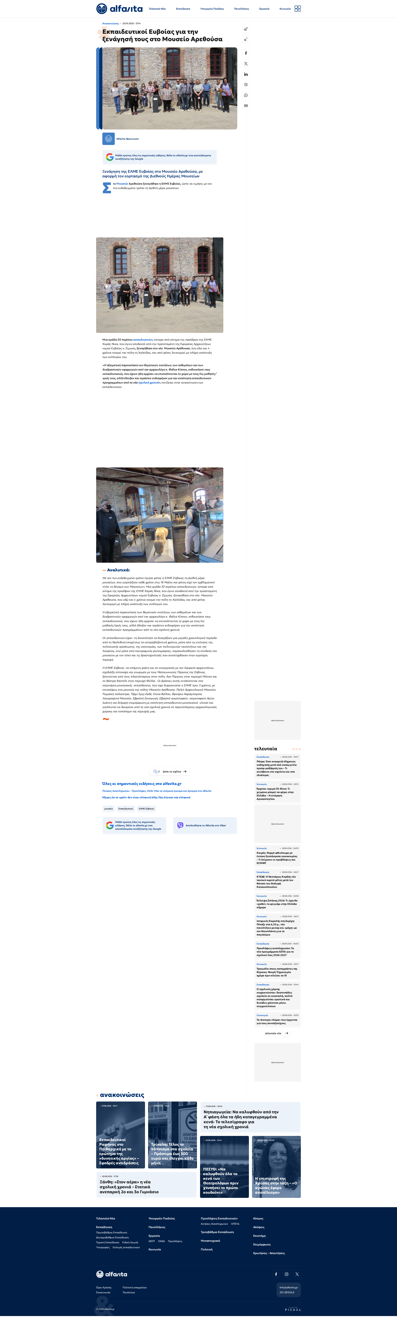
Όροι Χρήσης (104, 1287)
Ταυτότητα (129, 1292)
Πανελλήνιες (241, 8)
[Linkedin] (246, 74)
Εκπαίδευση (183, 8)
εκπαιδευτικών (143, 339)
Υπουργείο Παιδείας (212, 8)
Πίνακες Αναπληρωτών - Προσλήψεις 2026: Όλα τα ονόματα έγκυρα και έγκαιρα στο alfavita (156, 790)
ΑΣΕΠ (152, 1241)
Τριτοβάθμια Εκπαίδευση (217, 1232)
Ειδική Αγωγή (130, 1242)
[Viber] (246, 84)
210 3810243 (287, 1292)
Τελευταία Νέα (157, 8)
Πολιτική (206, 1249)
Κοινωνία (285, 8)
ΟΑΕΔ (161, 1241)
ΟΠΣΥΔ (235, 1223)
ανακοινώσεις (122, 1095)
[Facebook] (246, 53)
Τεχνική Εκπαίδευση (107, 1242)
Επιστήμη (259, 1236)
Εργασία (264, 8)
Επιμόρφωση (261, 1244)
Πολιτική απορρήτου (135, 1287)
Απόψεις (258, 1227)
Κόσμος (258, 1218)
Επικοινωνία (103, 1292)
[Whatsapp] (246, 95)
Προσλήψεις (175, 1241)
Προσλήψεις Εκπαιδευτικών (219, 1218)
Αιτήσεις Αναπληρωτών (214, 1223)
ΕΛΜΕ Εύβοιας (146, 808)
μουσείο (108, 808)
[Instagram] (286, 1274)
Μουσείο (122, 183)
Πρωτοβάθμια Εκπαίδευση (111, 1232)
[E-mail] (246, 105)
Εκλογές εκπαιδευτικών (126, 1247)
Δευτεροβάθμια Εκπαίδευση (112, 1237)
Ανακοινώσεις (110, 23)
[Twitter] (246, 63)
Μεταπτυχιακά (210, 1240)
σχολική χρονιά (148, 382)
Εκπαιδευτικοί (125, 808)
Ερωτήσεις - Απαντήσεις (269, 1253)
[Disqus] (172, 884)
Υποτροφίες (103, 1247)
